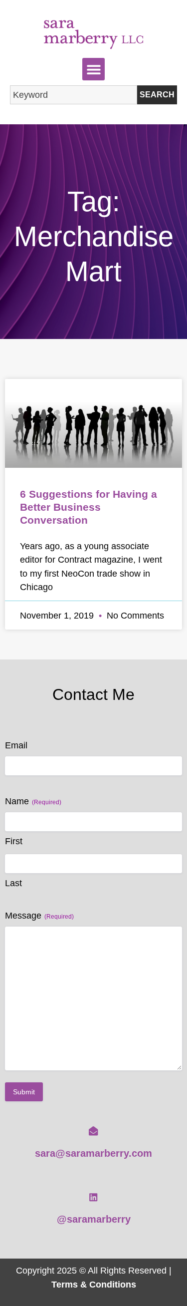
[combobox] (73, 94)
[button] (93, 69)
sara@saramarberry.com (93, 1153)
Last (13, 883)
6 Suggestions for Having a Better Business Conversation (88, 507)
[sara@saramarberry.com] (93, 1130)
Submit (24, 1092)
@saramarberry (94, 1219)
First (13, 841)
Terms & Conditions (93, 1284)
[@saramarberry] (93, 1197)
